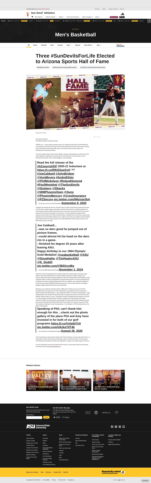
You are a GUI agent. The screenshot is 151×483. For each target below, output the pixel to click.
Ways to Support (86, 17)
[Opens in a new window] (113, 472)
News (52, 45)
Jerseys (61, 450)
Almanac (77, 45)
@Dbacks (58, 188)
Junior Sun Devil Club (98, 444)
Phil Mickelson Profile (43, 68)
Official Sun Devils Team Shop (64, 439)
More (98, 45)
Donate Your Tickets (32, 450)
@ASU (84, 254)
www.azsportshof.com (54, 346)
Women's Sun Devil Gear (64, 445)
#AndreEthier (65, 177)
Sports (45, 435)
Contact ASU (57, 472)
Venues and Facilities (114, 439)
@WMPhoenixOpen (50, 192)
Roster (35, 45)
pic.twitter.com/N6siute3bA (72, 199)
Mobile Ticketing (30, 454)
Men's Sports (38, 17)
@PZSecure (45, 199)
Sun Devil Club (80, 445)
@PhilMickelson (48, 181)
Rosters (45, 440)
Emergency (71, 480)
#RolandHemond (71, 181)
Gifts (60, 457)
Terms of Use (62, 480)
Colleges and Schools (113, 9)
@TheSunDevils (69, 184)
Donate (78, 438)
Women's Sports (50, 17)
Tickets (61, 17)
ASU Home (97, 9)
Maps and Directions (114, 444)
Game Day (46, 453)
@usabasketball (68, 254)
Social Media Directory (49, 464)
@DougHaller (46, 258)
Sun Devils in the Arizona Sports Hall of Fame (93, 68)
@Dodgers (44, 188)
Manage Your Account (32, 452)
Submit (46, 417)
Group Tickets (30, 438)
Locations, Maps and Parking (114, 435)
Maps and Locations (32, 472)
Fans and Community (72, 17)
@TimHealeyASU (67, 258)
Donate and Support (82, 435)
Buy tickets (114, 17)
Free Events (95, 439)
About (97, 17)
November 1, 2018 (71, 269)
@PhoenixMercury (49, 195)
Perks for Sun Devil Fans (97, 447)
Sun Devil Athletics (43, 12)
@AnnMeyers (46, 177)
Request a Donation (97, 454)
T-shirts (61, 453)
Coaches (61, 45)
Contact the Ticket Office (31, 457)
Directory (48, 472)
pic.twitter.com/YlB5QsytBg (55, 265)
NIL (76, 443)
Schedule (44, 45)
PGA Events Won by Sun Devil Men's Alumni (65, 68)
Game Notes (89, 45)
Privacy (54, 480)
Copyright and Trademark (33, 480)
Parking (110, 442)
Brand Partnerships (81, 440)
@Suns (69, 192)
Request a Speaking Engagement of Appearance (97, 458)
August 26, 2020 (71, 330)
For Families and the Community (98, 435)
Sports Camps (96, 442)
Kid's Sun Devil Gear (65, 448)
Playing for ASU (47, 462)
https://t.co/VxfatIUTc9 (66, 323)
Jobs (42, 472)
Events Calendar (47, 451)
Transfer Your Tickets (32, 447)
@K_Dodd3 (44, 262)
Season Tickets (30, 440)
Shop (123, 17)
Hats (60, 455)
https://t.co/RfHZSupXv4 (53, 170)
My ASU (104, 9)
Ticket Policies (30, 445)
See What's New (63, 460)
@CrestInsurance (74, 195)
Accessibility (46, 480)
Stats (68, 45)
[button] (149, 21)
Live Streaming (47, 456)
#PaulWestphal (47, 184)
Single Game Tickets (32, 443)
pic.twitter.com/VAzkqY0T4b (56, 327)
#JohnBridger (65, 173)
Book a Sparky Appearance (96, 451)
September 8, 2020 (74, 203)
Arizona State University (43, 9)
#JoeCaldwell (46, 173)
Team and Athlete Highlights (47, 448)
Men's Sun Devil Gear (65, 442)
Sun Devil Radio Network (47, 459)
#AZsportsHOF (47, 166)
